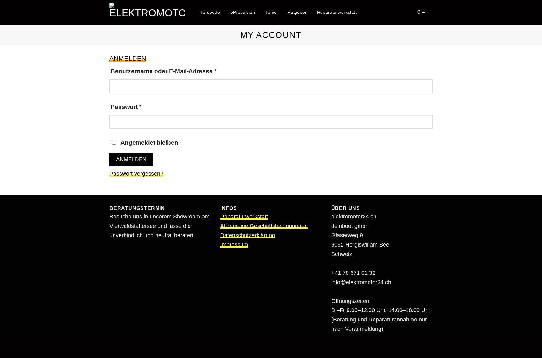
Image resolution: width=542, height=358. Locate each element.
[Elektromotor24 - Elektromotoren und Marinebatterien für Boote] (147, 12)
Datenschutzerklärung (247, 235)
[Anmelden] (409, 12)
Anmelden (131, 159)
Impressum (234, 245)
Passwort (143, 106)
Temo (271, 12)
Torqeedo (210, 12)
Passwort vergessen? (136, 174)
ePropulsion (243, 12)
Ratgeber (296, 12)
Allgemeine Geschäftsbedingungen (264, 226)
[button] (425, 12)
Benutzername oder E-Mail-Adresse (180, 70)
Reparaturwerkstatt (337, 12)
